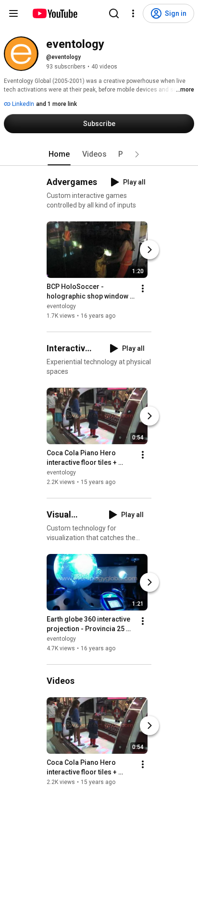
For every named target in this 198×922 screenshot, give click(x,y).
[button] (136, 154)
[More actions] (142, 288)
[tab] (59, 154)
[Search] (114, 13)
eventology (61, 306)
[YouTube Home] (54, 13)
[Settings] (133, 13)
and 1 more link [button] (56, 104)
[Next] (149, 249)
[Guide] (13, 13)
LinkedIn (22, 104)
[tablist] (99, 154)
